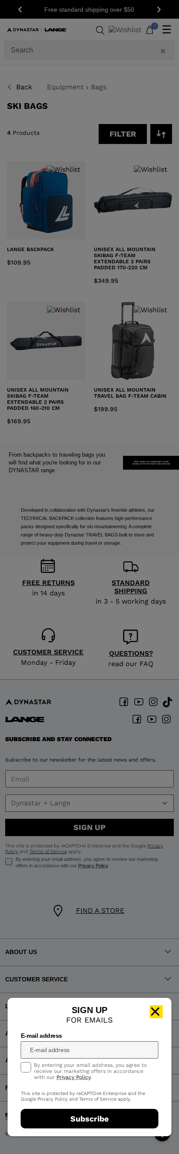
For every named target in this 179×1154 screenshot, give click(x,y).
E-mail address (41, 1035)
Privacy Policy (73, 1077)
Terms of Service (97, 1099)
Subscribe (89, 1118)
